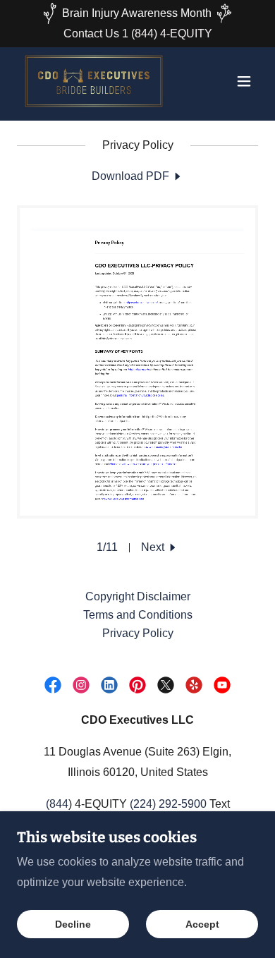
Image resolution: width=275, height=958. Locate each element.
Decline (73, 924)
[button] (244, 81)
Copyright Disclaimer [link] (137, 596)
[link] (94, 81)
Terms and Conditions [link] (137, 615)
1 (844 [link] (138, 34)
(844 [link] (57, 804)
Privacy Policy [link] (137, 633)
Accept (202, 924)
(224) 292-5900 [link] (168, 804)
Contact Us (92, 34)
